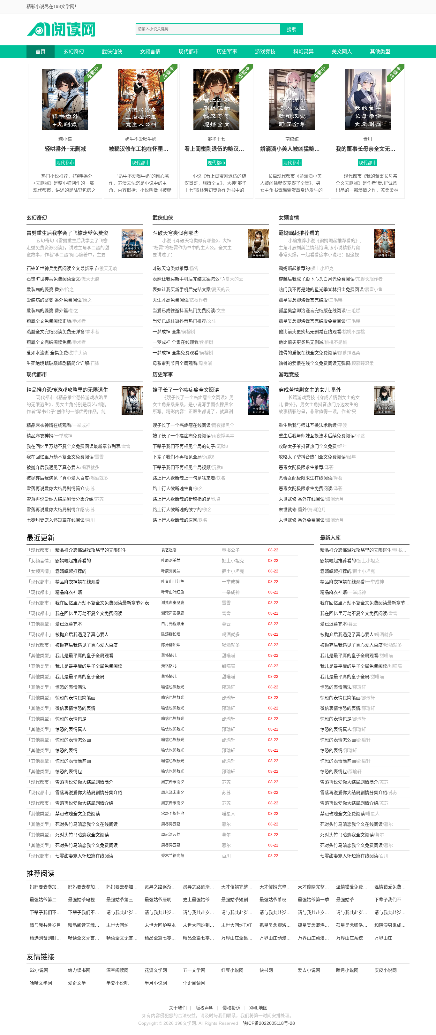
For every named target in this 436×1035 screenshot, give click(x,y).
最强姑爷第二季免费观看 (54, 899)
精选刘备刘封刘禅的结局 (54, 937)
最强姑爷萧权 (272, 899)
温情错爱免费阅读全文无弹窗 (403, 886)
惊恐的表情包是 (70, 718)
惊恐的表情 (66, 750)
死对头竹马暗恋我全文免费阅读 (86, 845)
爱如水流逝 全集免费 (47, 352)
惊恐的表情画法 (70, 687)
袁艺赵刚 (169, 550)
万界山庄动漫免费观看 (320, 937)
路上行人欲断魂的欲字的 (177, 509)
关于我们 (178, 1007)
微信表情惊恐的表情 (75, 708)
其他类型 (380, 51)
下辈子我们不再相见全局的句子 (184, 446)
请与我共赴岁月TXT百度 (322, 912)
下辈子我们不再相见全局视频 (182, 467)
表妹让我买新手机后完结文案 (182, 289)
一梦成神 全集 (167, 331)
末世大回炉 (117, 925)
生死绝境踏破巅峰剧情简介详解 (57, 363)
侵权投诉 (231, 1007)
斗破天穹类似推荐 (170, 268)
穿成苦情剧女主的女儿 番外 (310, 390)
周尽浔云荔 (170, 824)
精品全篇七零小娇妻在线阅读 (212, 937)
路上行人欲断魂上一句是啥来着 (184, 477)
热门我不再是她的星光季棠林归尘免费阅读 (321, 289)
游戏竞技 (265, 51)
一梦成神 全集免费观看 (176, 352)
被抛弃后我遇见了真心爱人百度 (57, 477)
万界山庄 (383, 937)
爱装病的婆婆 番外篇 (47, 310)
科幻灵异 (303, 51)
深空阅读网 (117, 970)
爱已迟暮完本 (68, 623)
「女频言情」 (39, 560)
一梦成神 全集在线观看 (176, 342)
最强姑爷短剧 (234, 899)
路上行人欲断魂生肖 (173, 488)
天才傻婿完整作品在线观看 (324, 886)
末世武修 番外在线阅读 (302, 499)
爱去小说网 (309, 970)
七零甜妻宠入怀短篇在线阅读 (55, 520)
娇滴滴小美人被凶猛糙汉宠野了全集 (292, 149)
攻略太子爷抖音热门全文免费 (308, 446)
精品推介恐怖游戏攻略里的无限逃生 (67, 390)
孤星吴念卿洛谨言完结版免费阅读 (312, 321)
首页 (40, 51)
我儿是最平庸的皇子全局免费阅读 (88, 666)
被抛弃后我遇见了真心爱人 (53, 467)
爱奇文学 (77, 982)
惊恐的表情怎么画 (73, 739)
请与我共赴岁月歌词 (165, 912)
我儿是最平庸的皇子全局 (79, 676)
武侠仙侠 (112, 51)
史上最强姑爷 (196, 899)
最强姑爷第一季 (313, 899)
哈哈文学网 (41, 982)
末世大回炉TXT (236, 925)
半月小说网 (156, 982)
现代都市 (188, 51)
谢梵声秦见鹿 (172, 603)
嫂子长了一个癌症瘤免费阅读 (182, 435)
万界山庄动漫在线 (277, 937)
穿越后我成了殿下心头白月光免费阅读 (317, 278)
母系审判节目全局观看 (175, 363)
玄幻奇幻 (74, 51)
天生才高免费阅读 (170, 300)
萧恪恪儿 (169, 655)
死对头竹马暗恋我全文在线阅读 (86, 824)
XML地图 (258, 1007)
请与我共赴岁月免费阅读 (360, 912)
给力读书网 (79, 970)
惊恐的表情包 (68, 771)
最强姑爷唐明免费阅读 (167, 899)
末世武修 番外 (293, 509)
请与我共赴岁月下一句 (205, 912)
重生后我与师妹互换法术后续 (308, 425)
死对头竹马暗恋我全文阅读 (82, 834)
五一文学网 (194, 970)
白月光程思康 (172, 624)
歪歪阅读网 (194, 982)
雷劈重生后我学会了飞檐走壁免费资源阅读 (67, 233)
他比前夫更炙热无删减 (301, 342)
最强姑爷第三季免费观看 (130, 899)
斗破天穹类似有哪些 (176, 233)
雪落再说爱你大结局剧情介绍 (55, 509)
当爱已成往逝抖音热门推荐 (179, 321)
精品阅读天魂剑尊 (86, 925)
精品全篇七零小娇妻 (165, 937)
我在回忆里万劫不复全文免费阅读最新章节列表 (73, 446)
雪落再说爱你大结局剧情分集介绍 (60, 499)
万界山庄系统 (349, 937)
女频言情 (150, 51)
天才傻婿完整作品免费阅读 (286, 886)
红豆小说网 (232, 970)
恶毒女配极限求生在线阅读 (305, 477)
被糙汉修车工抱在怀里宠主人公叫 (141, 149)
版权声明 (205, 1007)
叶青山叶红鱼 (172, 581)
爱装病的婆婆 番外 (45, 289)
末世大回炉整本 (160, 925)
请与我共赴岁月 (45, 925)
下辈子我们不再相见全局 (177, 456)
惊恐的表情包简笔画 (75, 697)
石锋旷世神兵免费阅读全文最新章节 (62, 268)
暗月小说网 (347, 970)
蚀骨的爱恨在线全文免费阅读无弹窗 (314, 363)
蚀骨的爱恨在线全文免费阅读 (308, 352)
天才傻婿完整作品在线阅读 (248, 886)
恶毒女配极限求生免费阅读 (305, 488)
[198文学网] (61, 28)
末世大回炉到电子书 (203, 925)
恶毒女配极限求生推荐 (301, 467)
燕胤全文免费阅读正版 (48, 321)
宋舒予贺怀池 (172, 813)
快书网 (266, 970)
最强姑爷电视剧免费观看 (92, 899)
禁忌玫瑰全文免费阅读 (77, 813)
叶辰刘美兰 (170, 560)
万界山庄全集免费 (239, 937)
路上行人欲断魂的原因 (175, 520)
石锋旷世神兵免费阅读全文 (53, 278)
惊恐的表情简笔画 (73, 760)
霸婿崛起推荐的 (294, 268)
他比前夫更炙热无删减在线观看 (310, 331)
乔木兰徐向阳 (172, 856)
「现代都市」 (39, 550)
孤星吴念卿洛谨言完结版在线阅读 (312, 310)
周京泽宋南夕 (172, 782)
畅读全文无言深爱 (86, 937)
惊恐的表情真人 (70, 729)
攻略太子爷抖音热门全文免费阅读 (312, 456)
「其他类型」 (39, 623)
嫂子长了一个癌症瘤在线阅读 (182, 425)
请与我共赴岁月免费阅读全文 (250, 912)
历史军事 (227, 51)
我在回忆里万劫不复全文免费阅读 (60, 456)
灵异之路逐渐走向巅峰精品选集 (214, 886)
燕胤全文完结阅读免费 (48, 342)
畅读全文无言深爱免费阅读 (133, 937)
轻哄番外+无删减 (65, 149)
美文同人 (342, 51)
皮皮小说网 (385, 970)
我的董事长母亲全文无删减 (368, 149)
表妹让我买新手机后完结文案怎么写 (188, 278)
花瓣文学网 (156, 970)
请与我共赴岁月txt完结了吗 (286, 912)
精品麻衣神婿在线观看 (48, 425)
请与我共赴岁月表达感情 (130, 912)
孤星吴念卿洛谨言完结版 (303, 300)
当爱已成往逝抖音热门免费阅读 (184, 310)
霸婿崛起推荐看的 (299, 233)
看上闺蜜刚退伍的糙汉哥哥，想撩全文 (216, 149)
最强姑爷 (345, 899)
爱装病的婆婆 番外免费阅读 (53, 300)
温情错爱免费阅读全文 (358, 886)
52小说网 (39, 970)
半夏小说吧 (117, 982)
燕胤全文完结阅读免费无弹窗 (55, 331)
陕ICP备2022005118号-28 (269, 1023)
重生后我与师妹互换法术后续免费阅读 (317, 435)
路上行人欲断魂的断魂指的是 (182, 499)
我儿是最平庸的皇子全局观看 (84, 655)
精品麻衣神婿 (39, 435)
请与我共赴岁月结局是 (396, 912)
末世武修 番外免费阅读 (302, 520)
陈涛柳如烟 (170, 634)
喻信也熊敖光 (172, 687)
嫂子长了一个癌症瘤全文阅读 (186, 390)
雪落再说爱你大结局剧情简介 (55, 488)
